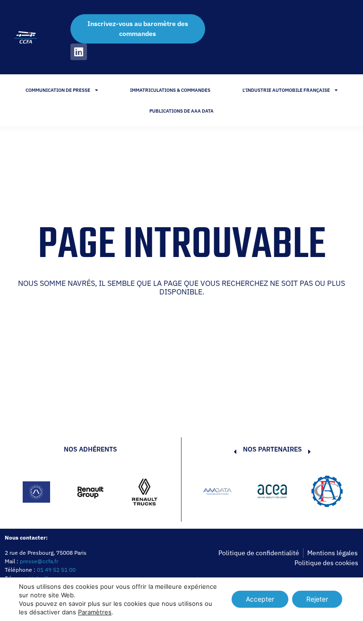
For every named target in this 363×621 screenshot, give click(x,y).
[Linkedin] (78, 52)
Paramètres (95, 612)
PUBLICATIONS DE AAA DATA (181, 111)
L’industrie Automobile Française (286, 90)
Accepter (260, 599)
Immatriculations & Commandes (170, 90)
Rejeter (317, 599)
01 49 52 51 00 (56, 569)
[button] (220, 492)
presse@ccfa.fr (39, 561)
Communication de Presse (58, 90)
